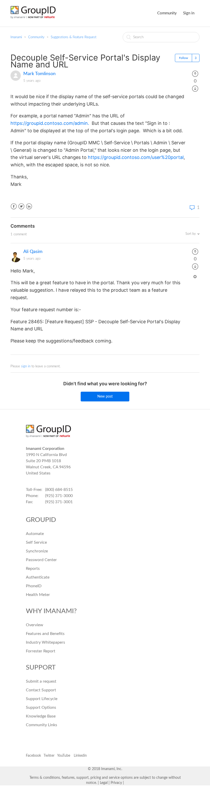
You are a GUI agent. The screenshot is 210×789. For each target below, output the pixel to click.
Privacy (116, 783)
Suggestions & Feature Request (73, 37)
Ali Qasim (33, 251)
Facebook (13, 206)
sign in (25, 366)
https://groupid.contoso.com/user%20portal (136, 157)
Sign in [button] (188, 13)
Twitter (21, 206)
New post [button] (105, 396)
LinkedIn (29, 206)
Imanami (16, 37)
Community (167, 13)
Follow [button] (183, 57)
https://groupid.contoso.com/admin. (50, 123)
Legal (104, 783)
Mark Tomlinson (39, 74)
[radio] (195, 74)
